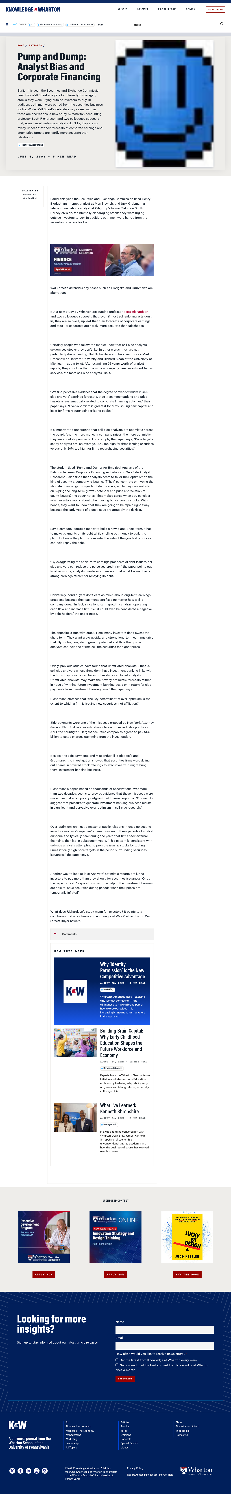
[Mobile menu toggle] (6, 24)
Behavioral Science (112, 1068)
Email (119, 1338)
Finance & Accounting (51, 25)
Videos (124, 1448)
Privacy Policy (135, 1469)
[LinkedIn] (28, 1471)
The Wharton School (187, 1427)
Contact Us (182, 1435)
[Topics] (15, 25)
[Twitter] (12, 1471)
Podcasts (142, 9)
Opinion (190, 9)
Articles (122, 9)
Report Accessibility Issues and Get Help (150, 1475)
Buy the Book (187, 1274)
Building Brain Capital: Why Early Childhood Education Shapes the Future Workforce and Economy (121, 1043)
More (100, 25)
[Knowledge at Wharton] (33, 9)
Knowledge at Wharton (86, 1469)
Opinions (126, 1435)
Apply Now (44, 1274)
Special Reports (167, 9)
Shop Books (182, 1431)
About (179, 1422)
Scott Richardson (135, 312)
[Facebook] (20, 1471)
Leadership (72, 1443)
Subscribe (215, 9)
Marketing (108, 990)
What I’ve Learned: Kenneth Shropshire (119, 1109)
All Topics (71, 1448)
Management (109, 1125)
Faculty (125, 1427)
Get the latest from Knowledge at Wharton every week (158, 1360)
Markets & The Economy (81, 25)
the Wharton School (79, 1476)
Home (21, 45)
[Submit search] (222, 24)
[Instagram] (45, 1471)
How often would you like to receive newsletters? (151, 1354)
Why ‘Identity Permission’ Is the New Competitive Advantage (122, 971)
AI (32, 25)
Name (120, 1322)
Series (124, 1431)
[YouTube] (37, 1471)
